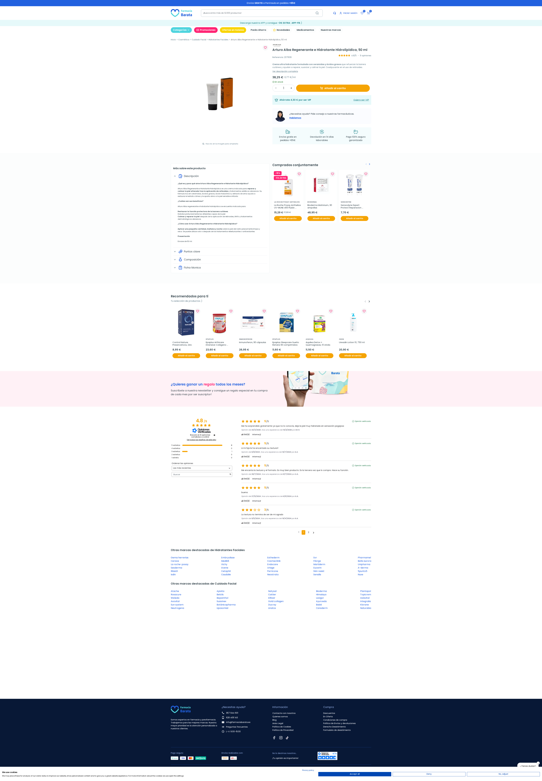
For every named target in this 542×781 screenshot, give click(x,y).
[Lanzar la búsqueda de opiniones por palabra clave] (230, 474)
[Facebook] (274, 737)
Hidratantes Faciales (218, 39)
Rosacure (176, 594)
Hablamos (295, 117)
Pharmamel (364, 557)
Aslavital (365, 598)
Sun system (177, 604)
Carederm (322, 608)
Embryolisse (228, 557)
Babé (319, 604)
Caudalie (226, 574)
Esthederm (273, 557)
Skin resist (318, 571)
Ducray (272, 604)
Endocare (272, 564)
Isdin (173, 574)
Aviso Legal (277, 723)
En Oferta (328, 716)
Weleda (175, 598)
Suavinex (221, 601)
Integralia (365, 601)
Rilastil (174, 571)
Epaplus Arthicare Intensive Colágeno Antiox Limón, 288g (216, 343)
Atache (175, 591)
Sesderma (176, 567)
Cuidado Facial (199, 39)
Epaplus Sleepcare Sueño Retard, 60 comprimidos (286, 343)
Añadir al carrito (335, 88)
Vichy (224, 564)
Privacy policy (308, 770)
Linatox (272, 608)
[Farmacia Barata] (181, 13)
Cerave (175, 561)
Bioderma (321, 591)
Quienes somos (280, 716)
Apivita (220, 591)
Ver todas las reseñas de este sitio (201, 440)
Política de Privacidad (282, 730)
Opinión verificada (363, 421)
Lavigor (320, 598)
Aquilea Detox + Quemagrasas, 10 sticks (318, 343)
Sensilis (317, 574)
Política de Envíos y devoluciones (339, 723)
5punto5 (362, 571)
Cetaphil (226, 571)
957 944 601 (232, 712)
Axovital (175, 601)
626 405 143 (232, 717)
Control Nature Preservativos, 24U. (182, 343)
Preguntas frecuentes (237, 726)
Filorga (317, 561)
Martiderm (319, 564)
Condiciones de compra (335, 720)
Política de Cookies (281, 726)
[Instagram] (281, 737)
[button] (368, 13)
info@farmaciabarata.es (238, 722)
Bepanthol (222, 598)
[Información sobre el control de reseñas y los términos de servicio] (214, 435)
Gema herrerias (179, 557)
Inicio (173, 39)
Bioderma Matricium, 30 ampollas (320, 206)
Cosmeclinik (274, 561)
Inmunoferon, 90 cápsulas (252, 342)
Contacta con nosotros (284, 713)
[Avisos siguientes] (313, 532)
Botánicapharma (226, 604)
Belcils (220, 594)
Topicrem (365, 594)
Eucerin (317, 567)
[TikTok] (287, 737)
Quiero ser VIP (361, 100)
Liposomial (222, 608)
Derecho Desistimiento (334, 726)
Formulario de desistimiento (337, 730)
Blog (274, 720)
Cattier (272, 594)
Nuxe (360, 574)
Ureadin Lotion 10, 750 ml (352, 342)
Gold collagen (276, 601)
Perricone (272, 571)
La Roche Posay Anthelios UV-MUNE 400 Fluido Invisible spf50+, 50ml (287, 206)
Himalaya (321, 594)
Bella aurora (364, 561)
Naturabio (365, 608)
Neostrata (272, 574)
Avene (224, 567)
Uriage (270, 567)
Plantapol (365, 591)
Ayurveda (321, 601)
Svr (315, 557)
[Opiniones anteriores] (298, 532)
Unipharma (364, 564)
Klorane (364, 604)
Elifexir (271, 598)
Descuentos (329, 713)
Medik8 (225, 561)
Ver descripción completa (285, 71)
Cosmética (183, 39)
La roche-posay (179, 564)
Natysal (272, 591)
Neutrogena (177, 608)
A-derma (363, 567)
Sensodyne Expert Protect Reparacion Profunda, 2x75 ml (351, 206)
